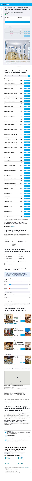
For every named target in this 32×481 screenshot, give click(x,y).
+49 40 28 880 (7, 13)
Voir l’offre (22, 321)
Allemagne (8, 7)
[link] (11, 323)
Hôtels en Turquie (7, 458)
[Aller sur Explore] (1, 14)
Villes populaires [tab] (14, 453)
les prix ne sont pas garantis (25, 467)
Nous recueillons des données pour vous (11, 471)
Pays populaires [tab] (7, 453)
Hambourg (14, 7)
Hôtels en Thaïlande (20, 463)
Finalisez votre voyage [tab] (21, 453)
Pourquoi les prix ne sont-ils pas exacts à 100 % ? (12, 472)
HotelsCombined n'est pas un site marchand (11, 469)
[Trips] (1, 16)
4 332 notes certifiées (12, 14)
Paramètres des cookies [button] (7, 224)
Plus (5, 236)
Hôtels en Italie (7, 463)
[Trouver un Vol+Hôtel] (1, 12)
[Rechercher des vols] (1, 7)
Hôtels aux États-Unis (21, 459)
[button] (1, 4)
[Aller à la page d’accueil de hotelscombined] (6, 4)
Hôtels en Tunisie (20, 457)
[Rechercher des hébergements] (1, 9)
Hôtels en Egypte (7, 459)
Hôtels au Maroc (7, 457)
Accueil (5, 7)
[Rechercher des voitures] (1, 10)
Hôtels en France (20, 458)
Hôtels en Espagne (20, 462)
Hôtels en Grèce (7, 462)
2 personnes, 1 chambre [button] (8, 19)
